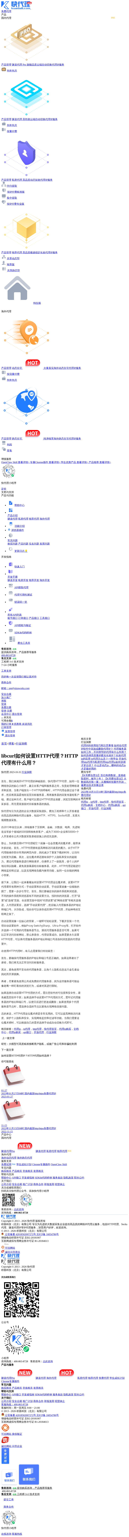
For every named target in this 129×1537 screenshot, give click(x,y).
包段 (9, 444)
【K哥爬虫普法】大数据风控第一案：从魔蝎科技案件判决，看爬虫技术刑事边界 (103, 782)
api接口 (27, 1032)
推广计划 (28, 1184)
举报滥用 (49, 1184)
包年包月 (12, 70)
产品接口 (34, 618)
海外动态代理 (8, 1157)
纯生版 (37, 303)
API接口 (16, 1177)
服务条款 (58, 1177)
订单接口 (23, 618)
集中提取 (12, 198)
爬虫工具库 (24, 643)
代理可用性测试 (23, 594)
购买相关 (6, 1171)
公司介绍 (6, 1184)
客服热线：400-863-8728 (14, 1404)
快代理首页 (50, 1029)
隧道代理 (13, 518)
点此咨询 (19, 1209)
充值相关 (28, 1171)
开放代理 (39, 1032)
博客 (11, 743)
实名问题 (34, 543)
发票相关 (38, 1171)
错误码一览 (20, 602)
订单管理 (6, 727)
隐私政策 (68, 1177)
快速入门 (19, 566)
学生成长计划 (23, 1164)
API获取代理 (21, 587)
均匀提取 (12, 186)
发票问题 (45, 543)
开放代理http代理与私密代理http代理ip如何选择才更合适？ (103, 762)
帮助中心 (19, 505)
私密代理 (23, 518)
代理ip (17, 1029)
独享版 (10, 264)
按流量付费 (13, 374)
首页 (4, 743)
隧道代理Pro (8, 1151)
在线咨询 (6, 1534)
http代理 (37, 1029)
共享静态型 (13, 270)
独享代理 (34, 518)
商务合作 (38, 1184)
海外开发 (45, 580)
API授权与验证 (22, 625)
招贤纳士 (60, 1184)
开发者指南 (28, 1177)
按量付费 (12, 131)
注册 (9, 710)
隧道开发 (13, 580)
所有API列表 (15, 614)
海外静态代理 (24, 1157)
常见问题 (13, 540)
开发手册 (13, 577)
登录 (3, 704)
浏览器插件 (17, 530)
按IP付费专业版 (15, 204)
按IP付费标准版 (16, 192)
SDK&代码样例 (23, 632)
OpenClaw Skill (59, 1164)
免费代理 (104, 1378)
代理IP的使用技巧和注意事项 (97, 745)
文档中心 (100, 805)
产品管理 (6, 64)
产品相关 (17, 1171)
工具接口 (45, 618)
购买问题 (13, 543)
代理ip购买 (65, 1029)
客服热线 (17, 1534)
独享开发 (34, 580)
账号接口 (13, 618)
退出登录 (17, 714)
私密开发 (23, 580)
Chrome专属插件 (41, 1164)
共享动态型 (13, 258)
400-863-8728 (8, 655)
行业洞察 (21, 743)
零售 (9, 450)
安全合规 (17, 1184)
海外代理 (45, 518)
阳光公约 (79, 1177)
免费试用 (6, 1164)
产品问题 (23, 543)
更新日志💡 (21, 551)
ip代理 (26, 1029)
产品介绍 (13, 515)
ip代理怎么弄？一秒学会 (104, 758)
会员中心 (6, 714)
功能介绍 (20, 526)
